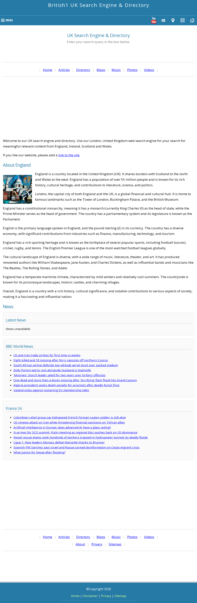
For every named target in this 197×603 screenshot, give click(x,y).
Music (116, 70)
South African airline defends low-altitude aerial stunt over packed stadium (65, 365)
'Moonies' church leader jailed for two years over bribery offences (59, 375)
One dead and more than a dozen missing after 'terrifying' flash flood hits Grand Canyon (75, 380)
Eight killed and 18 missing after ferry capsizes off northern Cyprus (60, 360)
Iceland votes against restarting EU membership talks (51, 390)
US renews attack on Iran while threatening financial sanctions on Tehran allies (69, 422)
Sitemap (115, 544)
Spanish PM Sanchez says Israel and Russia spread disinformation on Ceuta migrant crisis (76, 447)
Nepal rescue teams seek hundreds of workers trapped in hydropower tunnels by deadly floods (80, 437)
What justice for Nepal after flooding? (39, 452)
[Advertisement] (98, 107)
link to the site (68, 155)
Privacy (96, 544)
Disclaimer (90, 596)
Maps (101, 70)
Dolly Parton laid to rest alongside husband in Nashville (52, 370)
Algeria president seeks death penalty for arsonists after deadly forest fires (66, 385)
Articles (64, 70)
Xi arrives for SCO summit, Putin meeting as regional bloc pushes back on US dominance (75, 432)
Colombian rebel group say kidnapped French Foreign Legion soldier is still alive (69, 417)
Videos (149, 70)
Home (47, 70)
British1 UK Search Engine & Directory (98, 5)
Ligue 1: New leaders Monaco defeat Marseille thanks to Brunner (59, 442)
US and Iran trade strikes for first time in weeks (46, 355)
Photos (132, 70)
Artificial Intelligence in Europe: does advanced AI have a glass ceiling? (62, 427)
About (80, 544)
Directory (83, 70)
